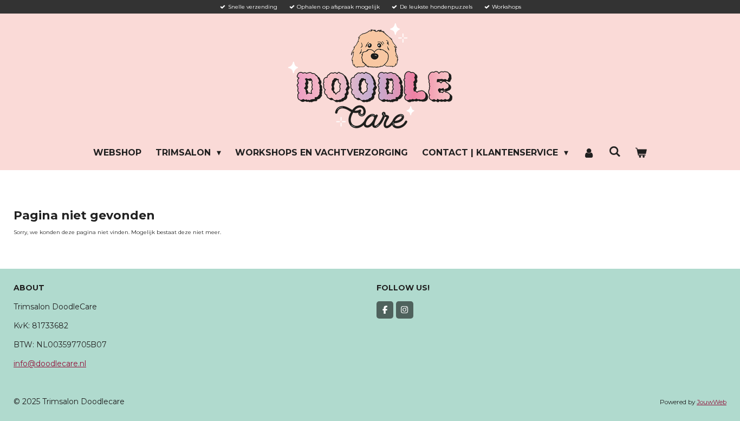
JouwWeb (711, 402)
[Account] (588, 153)
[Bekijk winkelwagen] (641, 153)
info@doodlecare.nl (50, 363)
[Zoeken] (615, 151)
